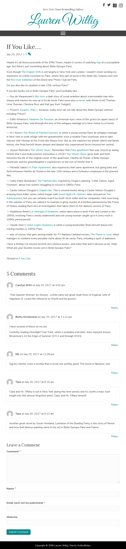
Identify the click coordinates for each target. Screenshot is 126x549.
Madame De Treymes (41, 119)
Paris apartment (80, 150)
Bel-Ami (40, 96)
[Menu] (63, 33)
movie (81, 100)
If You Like (24, 258)
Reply (114, 308)
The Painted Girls (47, 181)
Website (12, 517)
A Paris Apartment (40, 167)
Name (11, 488)
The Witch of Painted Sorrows (40, 133)
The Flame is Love (101, 234)
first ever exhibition (22, 80)
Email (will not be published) (26, 503)
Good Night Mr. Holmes (72, 194)
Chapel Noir (45, 190)
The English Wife (31, 72)
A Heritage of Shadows (44, 211)
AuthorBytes (83, 545)
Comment (14, 451)
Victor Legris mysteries (39, 225)
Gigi (98, 62)
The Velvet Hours (41, 150)
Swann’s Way (28, 110)
